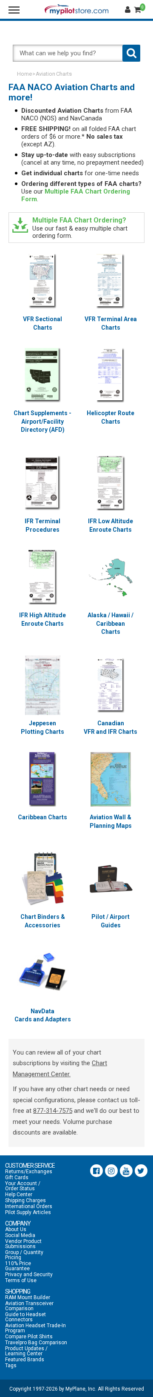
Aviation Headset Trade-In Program (35, 1328)
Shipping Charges (25, 1200)
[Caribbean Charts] (42, 779)
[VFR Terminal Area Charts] (110, 281)
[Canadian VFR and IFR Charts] (110, 685)
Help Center (18, 1194)
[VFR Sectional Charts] (42, 281)
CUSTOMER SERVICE (30, 1165)
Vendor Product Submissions (23, 1244)
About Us (15, 1229)
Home (24, 74)
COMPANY (18, 1223)
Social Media (20, 1235)
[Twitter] (141, 1170)
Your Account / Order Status (22, 1186)
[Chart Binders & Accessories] (42, 879)
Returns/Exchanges (28, 1171)
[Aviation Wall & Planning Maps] (110, 779)
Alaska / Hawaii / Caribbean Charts (110, 623)
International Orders (28, 1206)
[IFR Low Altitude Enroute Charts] (110, 483)
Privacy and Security (29, 1274)
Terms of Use (21, 1280)
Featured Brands (24, 1359)
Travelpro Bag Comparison (36, 1342)
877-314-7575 (52, 1111)
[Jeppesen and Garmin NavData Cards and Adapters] (42, 973)
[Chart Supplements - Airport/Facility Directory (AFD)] (42, 375)
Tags (11, 1365)
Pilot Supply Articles (28, 1212)
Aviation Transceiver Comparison (29, 1306)
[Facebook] (96, 1170)
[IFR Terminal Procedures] (42, 483)
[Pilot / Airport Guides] (110, 879)
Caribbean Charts (42, 817)
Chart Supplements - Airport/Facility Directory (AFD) (42, 421)
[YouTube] (126, 1170)
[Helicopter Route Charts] (110, 375)
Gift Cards (16, 1177)
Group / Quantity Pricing (24, 1255)
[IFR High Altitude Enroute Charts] (42, 577)
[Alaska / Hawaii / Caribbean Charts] (110, 577)
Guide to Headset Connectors (25, 1317)
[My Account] (129, 10)
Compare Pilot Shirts (29, 1336)
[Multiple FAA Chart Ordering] (20, 225)
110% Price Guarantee (18, 1266)
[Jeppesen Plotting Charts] (42, 685)
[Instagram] (111, 1170)
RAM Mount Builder (27, 1297)
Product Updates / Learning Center (26, 1351)
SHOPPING (17, 1291)
